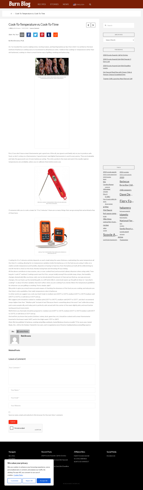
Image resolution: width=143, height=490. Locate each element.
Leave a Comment (34, 28)
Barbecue (124, 181)
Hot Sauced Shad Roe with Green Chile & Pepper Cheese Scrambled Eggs (117, 73)
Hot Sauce (107, 210)
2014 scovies (124, 172)
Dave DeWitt (127, 194)
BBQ (11, 28)
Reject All (29, 481)
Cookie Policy (18, 475)
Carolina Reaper (108, 184)
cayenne (107, 187)
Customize (14, 481)
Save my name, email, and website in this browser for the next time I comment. (36, 415)
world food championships (110, 240)
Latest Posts (23, 331)
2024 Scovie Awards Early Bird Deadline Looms (117, 67)
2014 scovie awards (109, 172)
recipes (122, 226)
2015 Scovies (107, 177)
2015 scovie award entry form (110, 174)
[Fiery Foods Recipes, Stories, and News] (22, 4)
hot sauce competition (110, 213)
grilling (105, 207)
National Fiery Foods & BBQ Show (127, 220)
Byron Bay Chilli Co (127, 185)
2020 (122, 177)
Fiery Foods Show (127, 201)
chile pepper (106, 189)
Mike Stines (107, 219)
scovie (105, 230)
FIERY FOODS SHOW (81, 456)
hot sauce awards (125, 211)
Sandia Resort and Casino (127, 229)
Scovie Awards (110, 235)
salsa (104, 228)
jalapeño (124, 214)
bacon (104, 179)
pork (121, 223)
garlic (104, 201)
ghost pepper (109, 204)
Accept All (43, 481)
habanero (125, 207)
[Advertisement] (52, 113)
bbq (104, 182)
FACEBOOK (111, 456)
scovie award (124, 232)
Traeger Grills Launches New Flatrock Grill (117, 79)
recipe (106, 225)
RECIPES (12, 456)
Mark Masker (123, 217)
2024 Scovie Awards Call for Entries (115, 55)
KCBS (104, 216)
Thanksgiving (124, 240)
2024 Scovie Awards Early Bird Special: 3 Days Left (117, 60)
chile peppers (125, 190)
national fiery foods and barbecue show (110, 222)
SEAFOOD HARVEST (81, 462)
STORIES (12, 459)
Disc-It (105, 194)
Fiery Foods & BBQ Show (110, 199)
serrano (122, 234)
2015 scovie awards (125, 174)
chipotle (105, 191)
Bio (13, 331)
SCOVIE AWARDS (80, 459)
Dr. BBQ (107, 197)
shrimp (120, 237)
